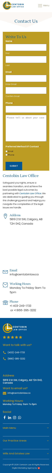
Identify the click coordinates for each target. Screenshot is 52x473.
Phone (10, 103)
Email (10, 151)
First (8, 53)
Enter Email (11, 84)
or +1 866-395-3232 (23, 310)
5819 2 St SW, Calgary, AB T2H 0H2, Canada (26, 221)
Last (8, 65)
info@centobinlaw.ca (24, 274)
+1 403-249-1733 (20, 306)
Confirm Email (12, 96)
